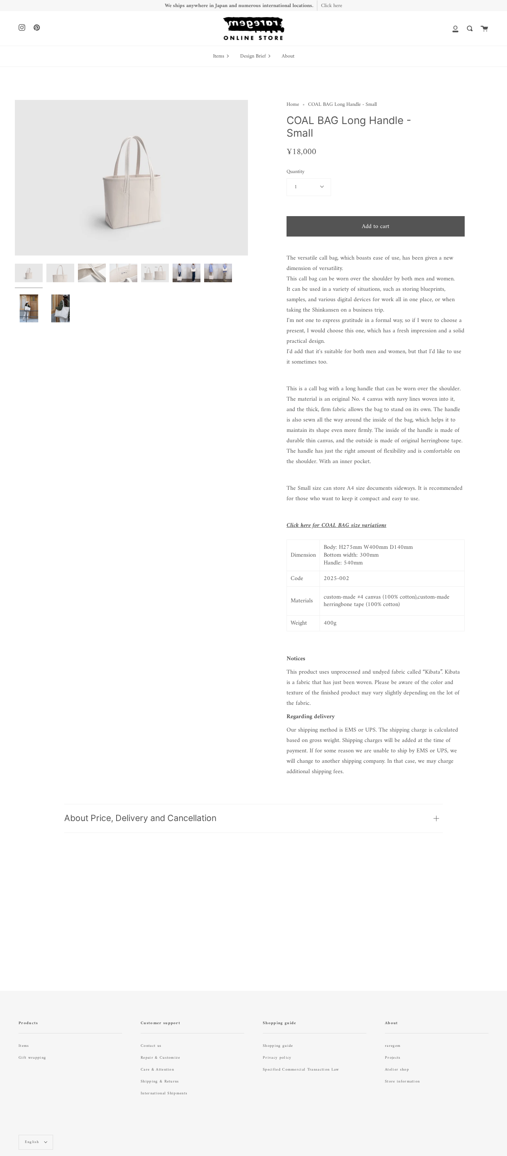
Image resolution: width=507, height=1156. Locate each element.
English (33, 1142)
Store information (402, 1081)
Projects (393, 1057)
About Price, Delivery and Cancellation (140, 818)
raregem (392, 1045)
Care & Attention (157, 1069)
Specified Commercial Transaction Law (301, 1069)
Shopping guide (278, 1045)
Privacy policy (277, 1057)
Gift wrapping (32, 1057)
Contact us (151, 1045)
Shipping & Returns (160, 1081)
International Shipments (164, 1093)
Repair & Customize (160, 1057)
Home (293, 104)
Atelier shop (397, 1069)
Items (24, 1045)
